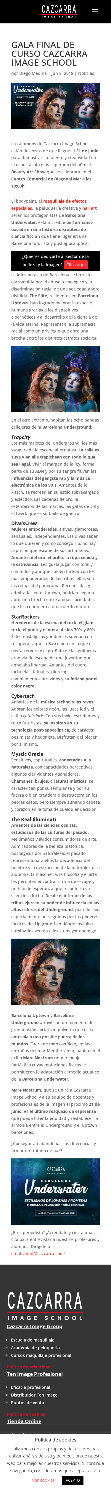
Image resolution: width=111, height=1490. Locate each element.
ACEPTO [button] (73, 1480)
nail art (89, 208)
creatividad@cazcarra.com (37, 1253)
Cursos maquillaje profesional (41, 1355)
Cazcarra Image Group (34, 1326)
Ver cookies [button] (43, 1480)
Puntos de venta (27, 1402)
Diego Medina (33, 73)
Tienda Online (24, 1421)
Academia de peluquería (35, 1347)
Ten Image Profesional (35, 1373)
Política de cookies (26, 1414)
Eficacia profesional (30, 1387)
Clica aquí (76, 264)
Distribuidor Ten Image (34, 1395)
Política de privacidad (29, 1367)
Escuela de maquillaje (32, 1340)
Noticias (86, 73)
